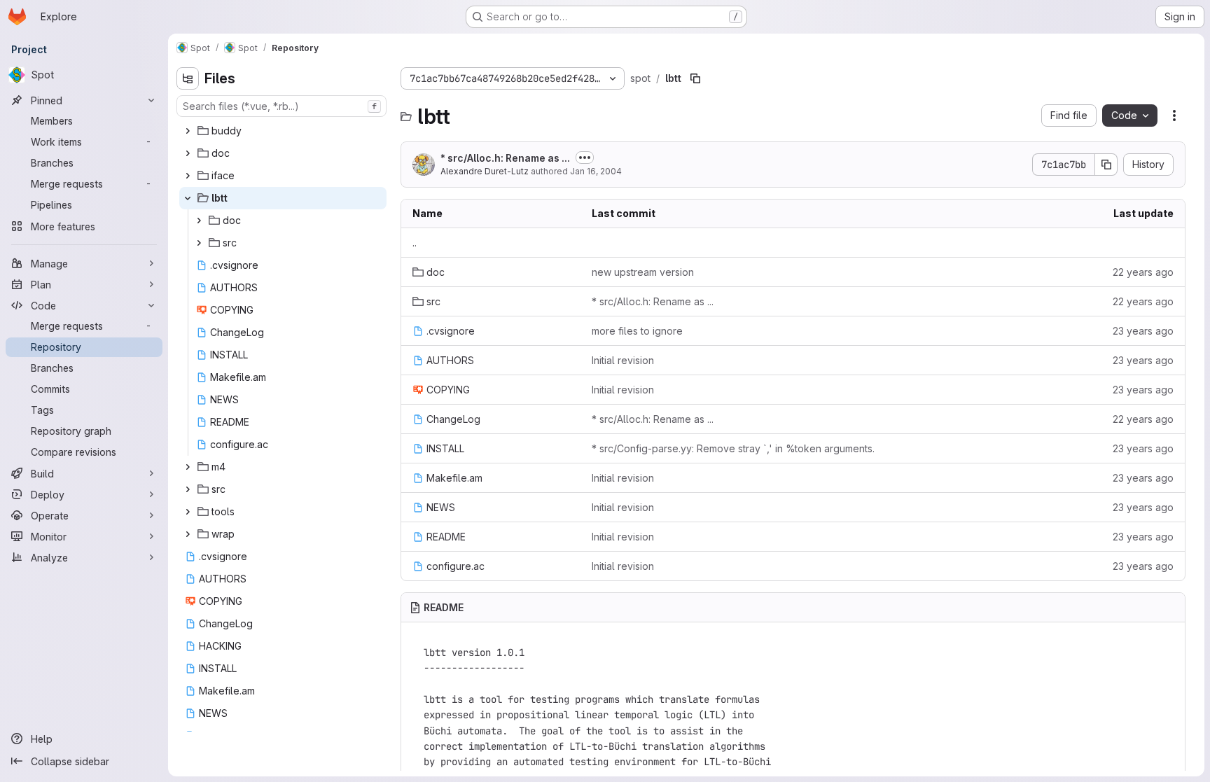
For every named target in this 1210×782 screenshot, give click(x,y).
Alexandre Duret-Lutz (484, 171)
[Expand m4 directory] (187, 467)
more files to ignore (637, 331)
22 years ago (1143, 272)
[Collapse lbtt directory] (187, 198)
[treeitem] (283, 131)
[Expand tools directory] (187, 511)
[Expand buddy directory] (187, 131)
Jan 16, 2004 (596, 171)
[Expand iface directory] (187, 175)
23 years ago (1143, 331)
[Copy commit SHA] (1106, 164)
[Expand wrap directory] (187, 534)
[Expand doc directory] (187, 153)
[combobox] (281, 106)
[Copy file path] (695, 78)
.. (414, 243)
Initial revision (623, 360)
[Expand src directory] (198, 243)
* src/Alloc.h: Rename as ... (505, 158)
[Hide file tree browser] (187, 78)
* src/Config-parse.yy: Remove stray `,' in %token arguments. (733, 448)
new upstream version (643, 272)
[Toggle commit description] (585, 157)
